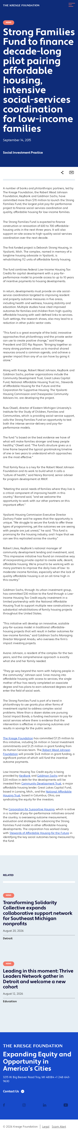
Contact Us (11, 1091)
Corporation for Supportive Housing (31, 809)
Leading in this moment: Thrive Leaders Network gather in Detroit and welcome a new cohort (38, 979)
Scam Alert (59, 1127)
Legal (45, 1127)
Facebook (60, 189)
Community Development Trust (41, 783)
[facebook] (4, 1105)
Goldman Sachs (47, 776)
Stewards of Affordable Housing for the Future (39, 833)
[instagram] (24, 1105)
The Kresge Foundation (18, 738)
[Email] (71, 172)
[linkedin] (44, 1105)
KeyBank (25, 776)
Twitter (58, 194)
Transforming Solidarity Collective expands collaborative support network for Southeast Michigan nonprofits (37, 913)
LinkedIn (59, 200)
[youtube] (66, 1105)
